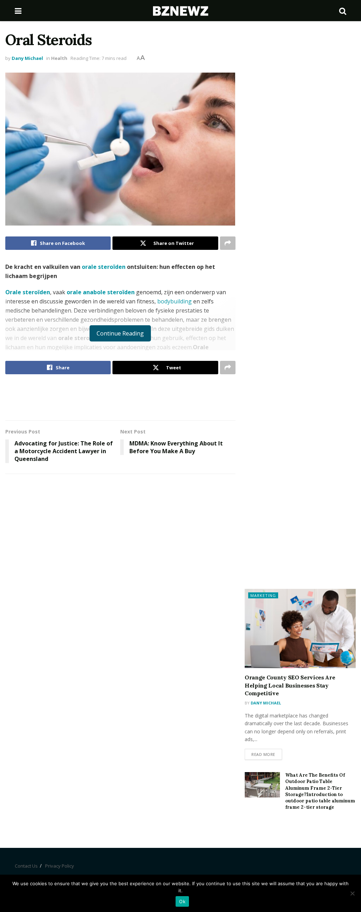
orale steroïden (104, 267)
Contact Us (26, 866)
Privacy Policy (59, 866)
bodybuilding (174, 301)
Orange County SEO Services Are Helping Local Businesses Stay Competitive (290, 685)
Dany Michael (27, 58)
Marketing (263, 595)
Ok (182, 901)
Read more (263, 754)
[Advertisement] (120, 397)
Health (59, 58)
